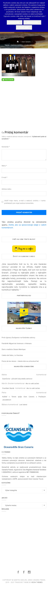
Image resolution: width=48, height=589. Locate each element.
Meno (4, 166)
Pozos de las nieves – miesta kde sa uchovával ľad (20, 361)
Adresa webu (6, 189)
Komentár (6, 147)
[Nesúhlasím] (45, 16)
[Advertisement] (24, 105)
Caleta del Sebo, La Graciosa (12, 355)
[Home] (18, 42)
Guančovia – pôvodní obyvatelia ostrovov (17, 379)
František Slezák (8, 388)
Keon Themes (37, 582)
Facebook (18, 572)
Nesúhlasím (32, 22)
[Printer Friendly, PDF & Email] (8, 79)
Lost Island (23, 404)
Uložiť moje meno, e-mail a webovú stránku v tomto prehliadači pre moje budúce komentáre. (25, 202)
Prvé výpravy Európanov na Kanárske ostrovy (18, 337)
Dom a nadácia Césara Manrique (13, 349)
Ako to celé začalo (32, 383)
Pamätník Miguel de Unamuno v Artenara (16, 343)
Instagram (29, 572)
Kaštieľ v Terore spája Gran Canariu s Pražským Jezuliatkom (24, 398)
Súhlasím (14, 22)
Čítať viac (24, 27)
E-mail (4, 177)
